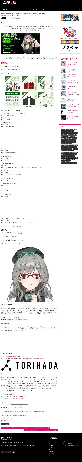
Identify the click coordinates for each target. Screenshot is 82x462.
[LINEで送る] (13, 18)
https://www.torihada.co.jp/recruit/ (17, 415)
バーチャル (64, 152)
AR (75, 129)
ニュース (5, 9)
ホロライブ (64, 156)
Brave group (64, 131)
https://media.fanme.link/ (16, 408)
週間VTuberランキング (66, 163)
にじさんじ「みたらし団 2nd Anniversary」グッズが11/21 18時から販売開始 (40, 430)
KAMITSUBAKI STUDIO (72, 132)
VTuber (17, 9)
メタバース (24, 9)
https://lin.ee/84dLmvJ (15, 356)
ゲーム (75, 148)
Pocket (18, 18)
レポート (12, 9)
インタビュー (64, 147)
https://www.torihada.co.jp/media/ (19, 404)
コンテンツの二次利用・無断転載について (70, 445)
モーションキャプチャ (66, 157)
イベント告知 (74, 145)
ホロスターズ (73, 154)
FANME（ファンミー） (28, 28)
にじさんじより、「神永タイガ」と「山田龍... (73, 94)
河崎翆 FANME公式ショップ (13, 69)
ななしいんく (72, 140)
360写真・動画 (65, 129)
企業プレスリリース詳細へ (7, 419)
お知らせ (35, 9)
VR (30, 9)
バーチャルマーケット (73, 152)
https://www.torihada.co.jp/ (19, 396)
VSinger (63, 138)
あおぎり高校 (64, 140)
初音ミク (63, 161)
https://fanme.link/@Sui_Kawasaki (14, 317)
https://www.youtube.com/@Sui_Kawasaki (17, 319)
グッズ (70, 148)
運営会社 (64, 441)
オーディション (72, 147)
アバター (69, 143)
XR (75, 138)
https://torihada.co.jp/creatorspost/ (19, 406)
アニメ (63, 143)
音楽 (74, 163)
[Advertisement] (56, 3)
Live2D (63, 134)
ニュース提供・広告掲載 (67, 443)
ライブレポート (65, 159)
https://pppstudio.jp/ (18, 398)
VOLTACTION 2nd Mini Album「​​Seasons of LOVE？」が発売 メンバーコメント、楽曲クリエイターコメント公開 (26, 428)
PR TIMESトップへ (5, 421)
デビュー (63, 150)
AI (70, 129)
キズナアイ (64, 148)
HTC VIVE (42, 9)
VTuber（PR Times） (17, 15)
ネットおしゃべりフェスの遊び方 (70, 38)
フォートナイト (65, 154)
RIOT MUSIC (74, 134)
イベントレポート (65, 145)
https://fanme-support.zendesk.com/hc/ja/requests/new (28, 358)
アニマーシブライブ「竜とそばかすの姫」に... (72, 64)
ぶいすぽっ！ (72, 141)
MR (68, 134)
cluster (71, 131)
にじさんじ (64, 141)
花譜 (69, 161)
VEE (63, 136)
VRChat (72, 136)
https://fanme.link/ (18, 330)
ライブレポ (74, 157)
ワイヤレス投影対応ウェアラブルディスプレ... (72, 118)
